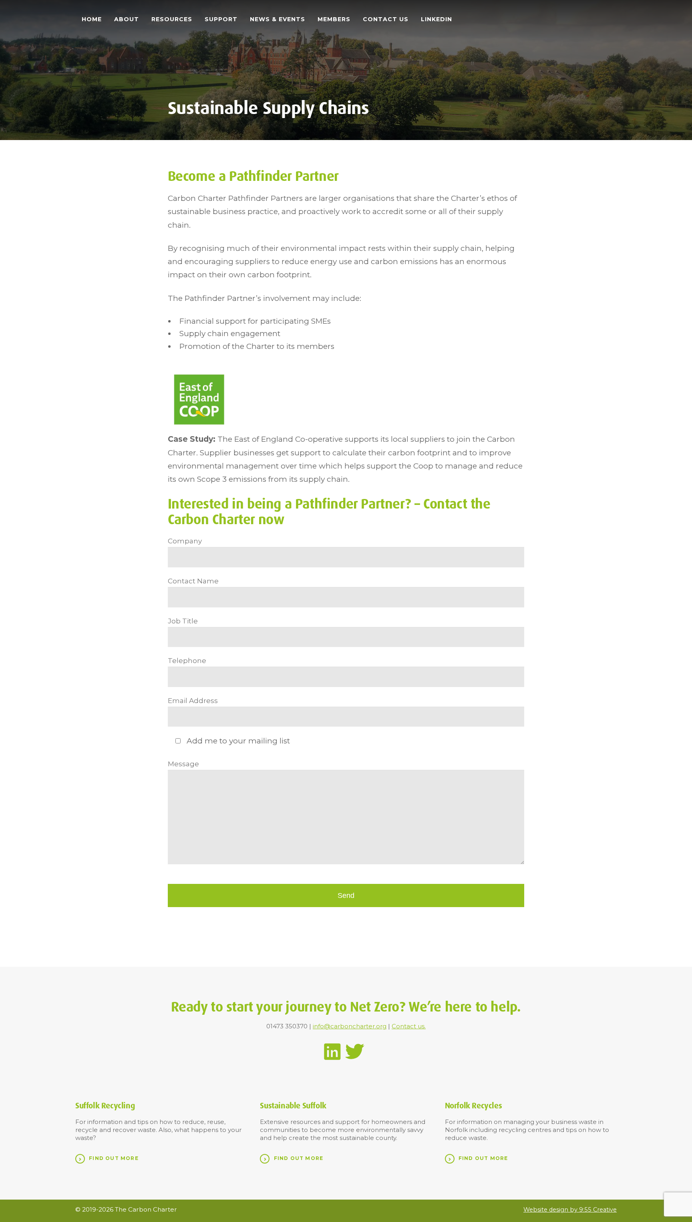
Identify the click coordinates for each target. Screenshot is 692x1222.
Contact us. (409, 1026)
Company (185, 541)
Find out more (114, 1159)
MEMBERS (334, 19)
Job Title (183, 621)
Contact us (385, 19)
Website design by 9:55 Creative (570, 1209)
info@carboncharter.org (349, 1026)
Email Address (193, 700)
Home (92, 19)
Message (183, 763)
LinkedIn (436, 19)
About (126, 19)
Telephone (187, 660)
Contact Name (193, 581)
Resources (171, 19)
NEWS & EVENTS (277, 19)
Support (221, 19)
